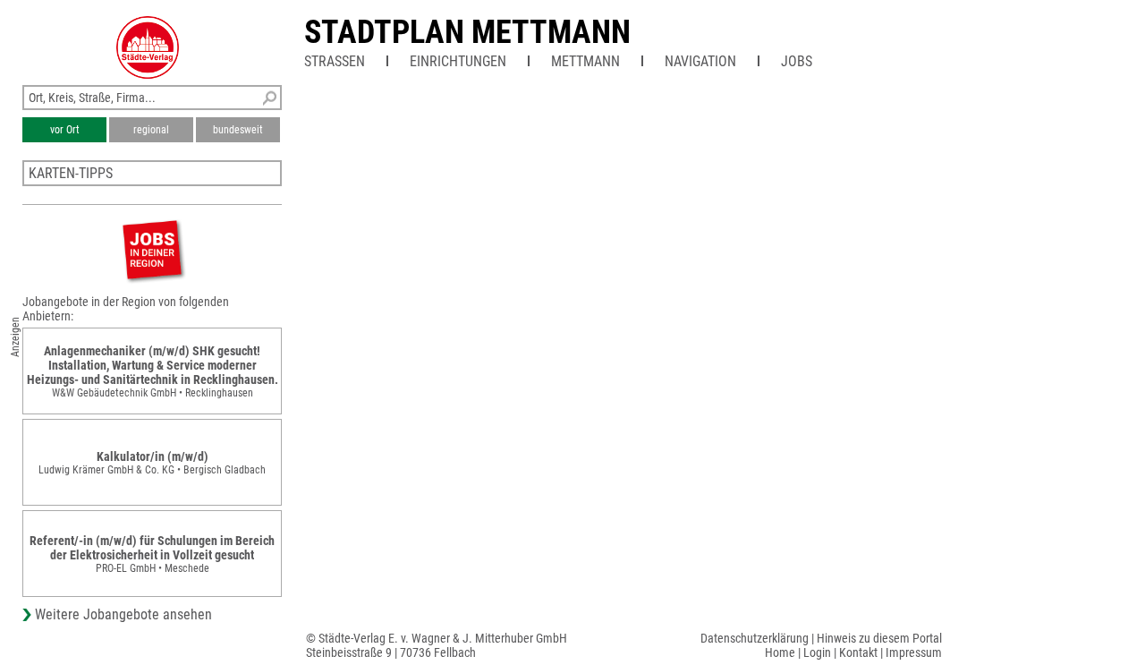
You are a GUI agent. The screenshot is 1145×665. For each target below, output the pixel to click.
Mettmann (585, 61)
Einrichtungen (458, 61)
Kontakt (858, 652)
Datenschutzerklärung (754, 638)
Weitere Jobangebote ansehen (123, 614)
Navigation (700, 61)
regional (151, 130)
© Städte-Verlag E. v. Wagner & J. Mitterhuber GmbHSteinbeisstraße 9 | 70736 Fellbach (436, 645)
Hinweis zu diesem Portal (879, 638)
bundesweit (238, 130)
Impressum (914, 652)
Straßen (334, 61)
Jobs (796, 61)
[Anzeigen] (152, 249)
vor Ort (65, 130)
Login (817, 652)
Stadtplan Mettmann (467, 32)
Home (780, 652)
